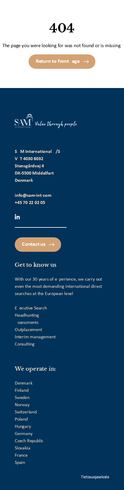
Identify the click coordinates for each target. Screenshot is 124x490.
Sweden (22, 397)
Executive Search (31, 308)
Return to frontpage (58, 61)
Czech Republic (29, 441)
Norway (22, 405)
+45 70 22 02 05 (30, 202)
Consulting (25, 344)
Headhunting (27, 315)
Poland (21, 419)
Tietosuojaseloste (95, 477)
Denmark (24, 383)
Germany (24, 433)
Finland (22, 390)
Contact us (33, 244)
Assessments (27, 322)
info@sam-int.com (33, 195)
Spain (20, 462)
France (21, 455)
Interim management (35, 337)
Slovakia (22, 448)
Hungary (23, 426)
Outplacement (28, 329)
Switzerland (26, 412)
